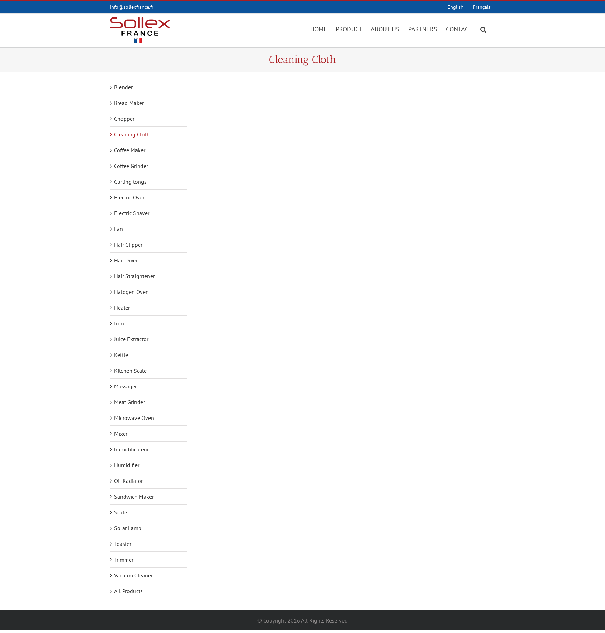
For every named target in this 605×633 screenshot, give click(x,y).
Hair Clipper (128, 244)
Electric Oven (130, 197)
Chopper (124, 118)
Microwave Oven (134, 417)
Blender (123, 87)
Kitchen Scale (130, 370)
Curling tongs (130, 181)
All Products (128, 591)
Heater (122, 307)
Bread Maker (129, 102)
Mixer (120, 433)
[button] (483, 29)
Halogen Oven (131, 291)
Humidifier (126, 465)
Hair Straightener (134, 276)
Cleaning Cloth (132, 134)
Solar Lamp (127, 528)
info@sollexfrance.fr (131, 7)
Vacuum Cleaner (133, 575)
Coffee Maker (129, 150)
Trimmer (123, 559)
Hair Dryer (126, 260)
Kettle (121, 354)
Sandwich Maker (134, 496)
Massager (125, 386)
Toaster (122, 543)
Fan (118, 228)
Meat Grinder (129, 402)
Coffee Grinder (131, 165)
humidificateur (131, 449)
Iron (119, 323)
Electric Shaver (131, 213)
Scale (120, 512)
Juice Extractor (131, 339)
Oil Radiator (128, 480)
